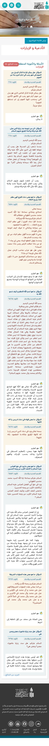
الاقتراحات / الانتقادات (14, 731)
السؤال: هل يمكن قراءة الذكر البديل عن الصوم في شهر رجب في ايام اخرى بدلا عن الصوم (26, 75)
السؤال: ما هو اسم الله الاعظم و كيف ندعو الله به (25, 293)
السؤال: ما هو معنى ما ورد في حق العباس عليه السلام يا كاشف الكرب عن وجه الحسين (25, 467)
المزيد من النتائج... (11, 675)
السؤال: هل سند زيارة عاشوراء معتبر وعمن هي (25, 632)
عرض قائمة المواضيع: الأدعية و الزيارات (35, 40)
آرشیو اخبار (4, 731)
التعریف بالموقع (26, 731)
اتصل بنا (35, 731)
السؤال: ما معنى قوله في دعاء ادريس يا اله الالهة (25, 420)
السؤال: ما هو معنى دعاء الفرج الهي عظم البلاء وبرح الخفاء (26, 198)
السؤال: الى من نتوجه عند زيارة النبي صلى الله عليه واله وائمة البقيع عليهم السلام (26, 129)
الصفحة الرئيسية (43, 731)
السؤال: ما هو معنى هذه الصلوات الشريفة (25, 574)
